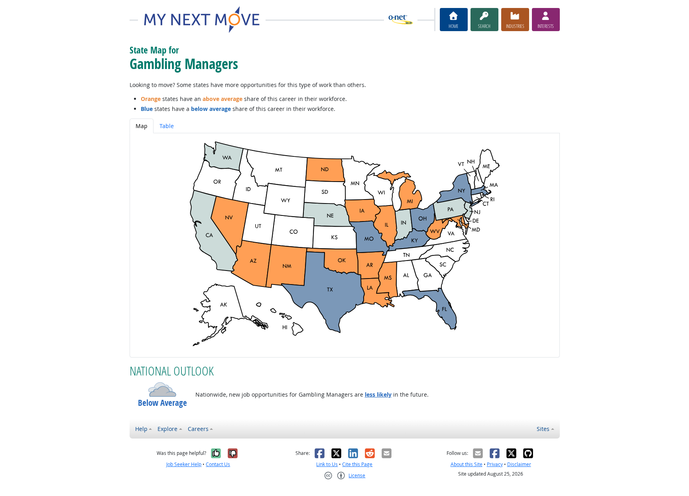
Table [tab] (166, 126)
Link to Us (327, 464)
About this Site (466, 464)
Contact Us (218, 464)
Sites (543, 429)
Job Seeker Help (183, 464)
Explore (167, 429)
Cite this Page (357, 464)
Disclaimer (519, 464)
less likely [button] (378, 394)
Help (141, 429)
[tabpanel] (344, 245)
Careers (198, 429)
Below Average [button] (162, 403)
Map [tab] (142, 126)
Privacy (495, 464)
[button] (162, 389)
